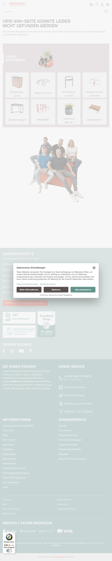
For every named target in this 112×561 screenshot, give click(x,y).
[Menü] (13, 534)
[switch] (9, 550)
